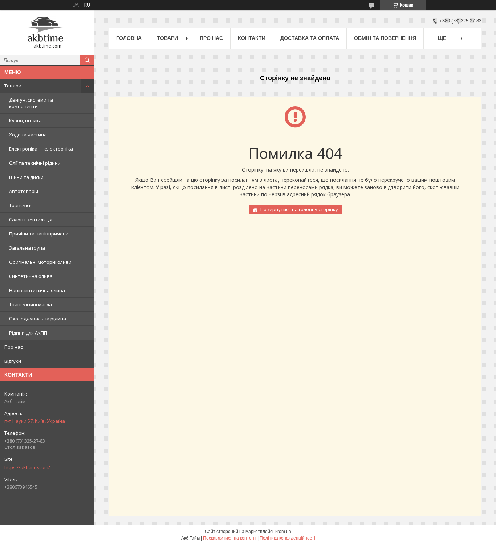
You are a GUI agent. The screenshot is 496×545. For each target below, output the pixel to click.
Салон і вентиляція (30, 219)
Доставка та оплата (309, 38)
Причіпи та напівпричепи (39, 233)
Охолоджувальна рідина (37, 318)
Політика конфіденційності (287, 538)
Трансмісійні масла (30, 304)
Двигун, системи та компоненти (31, 103)
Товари (12, 85)
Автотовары (23, 191)
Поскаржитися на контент (229, 538)
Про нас (13, 347)
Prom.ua (283, 531)
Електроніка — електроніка (41, 149)
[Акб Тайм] (47, 29)
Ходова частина (28, 134)
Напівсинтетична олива (37, 290)
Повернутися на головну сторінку (299, 209)
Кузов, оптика (25, 120)
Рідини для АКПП (28, 332)
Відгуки (12, 361)
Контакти (251, 38)
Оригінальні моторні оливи (40, 262)
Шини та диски (26, 177)
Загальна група (27, 248)
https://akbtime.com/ (27, 467)
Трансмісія (21, 205)
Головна (129, 38)
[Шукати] (87, 60)
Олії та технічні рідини (35, 163)
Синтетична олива (31, 276)
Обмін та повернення (385, 38)
